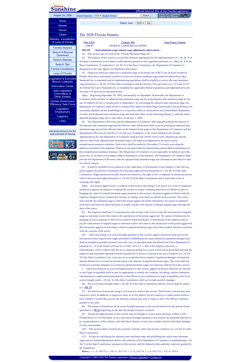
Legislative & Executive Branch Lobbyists (62, 80)
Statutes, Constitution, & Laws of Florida (63, 41)
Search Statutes (62, 59)
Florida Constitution (62, 68)
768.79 (88, 287)
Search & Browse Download (62, 54)
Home (62, 20)
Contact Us (156, 357)
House (62, 29)
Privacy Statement (139, 357)
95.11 (97, 310)
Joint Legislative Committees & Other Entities (62, 93)
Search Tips (63, 64)
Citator (63, 34)
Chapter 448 (127, 42)
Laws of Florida (62, 73)
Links (62, 120)
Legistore (62, 116)
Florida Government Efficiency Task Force (62, 103)
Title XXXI (89, 42)
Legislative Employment (62, 110)
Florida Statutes (62, 47)
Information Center (62, 86)
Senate (62, 25)
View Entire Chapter (175, 42)
